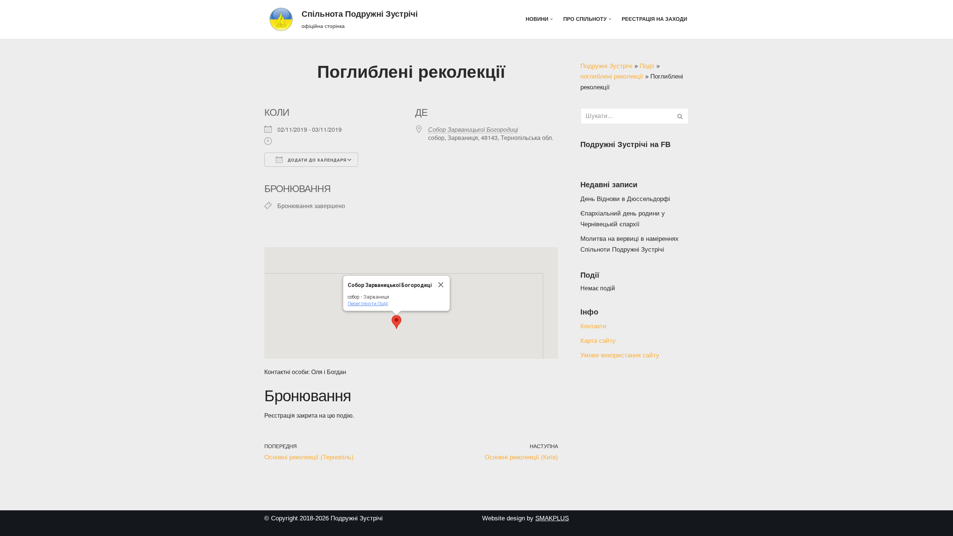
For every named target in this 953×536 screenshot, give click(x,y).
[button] (551, 19)
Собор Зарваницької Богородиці (473, 129)
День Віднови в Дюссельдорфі (625, 198)
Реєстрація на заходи (654, 19)
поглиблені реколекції (611, 76)
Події (647, 66)
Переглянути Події (368, 303)
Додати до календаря (316, 160)
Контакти (593, 326)
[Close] (441, 285)
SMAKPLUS (552, 518)
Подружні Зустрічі (606, 66)
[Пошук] (680, 116)
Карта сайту (598, 340)
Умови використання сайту (619, 355)
